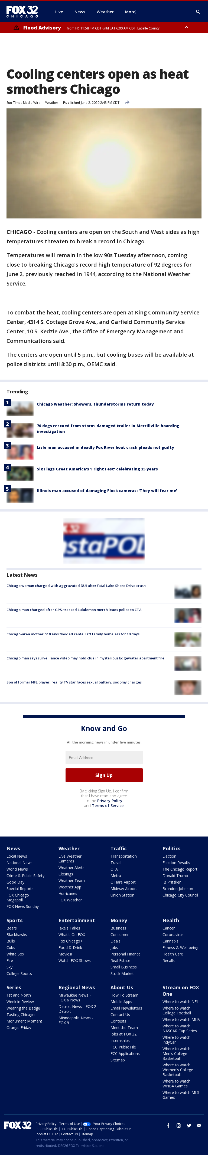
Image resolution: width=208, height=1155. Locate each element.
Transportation (123, 856)
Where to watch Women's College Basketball (177, 1069)
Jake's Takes (69, 928)
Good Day (15, 882)
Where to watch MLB (181, 1019)
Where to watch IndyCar (176, 1040)
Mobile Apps (121, 1001)
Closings (65, 874)
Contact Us (120, 1014)
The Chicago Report (179, 869)
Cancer (168, 928)
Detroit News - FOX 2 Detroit (77, 1009)
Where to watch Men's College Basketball (176, 1053)
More (130, 11)
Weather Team (71, 880)
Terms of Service (107, 805)
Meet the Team (124, 1027)
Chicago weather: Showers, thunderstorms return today (95, 404)
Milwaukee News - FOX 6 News (74, 998)
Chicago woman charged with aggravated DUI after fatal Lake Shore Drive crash (76, 585)
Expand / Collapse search (198, 12)
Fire (9, 960)
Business (118, 928)
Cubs (10, 947)
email (199, 1125)
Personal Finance (125, 954)
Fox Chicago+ (70, 941)
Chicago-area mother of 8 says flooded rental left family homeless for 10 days (72, 634)
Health (170, 920)
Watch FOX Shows (74, 960)
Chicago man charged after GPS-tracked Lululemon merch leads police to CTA (74, 609)
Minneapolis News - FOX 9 (75, 1020)
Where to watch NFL (180, 1001)
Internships (120, 1040)
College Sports (19, 973)
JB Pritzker (171, 882)
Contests (118, 1021)
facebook (168, 1125)
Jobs (114, 947)
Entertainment (76, 920)
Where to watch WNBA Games (176, 1083)
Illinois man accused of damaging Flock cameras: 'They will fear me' (107, 490)
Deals (115, 941)
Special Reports (20, 888)
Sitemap (117, 1060)
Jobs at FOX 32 (123, 1034)
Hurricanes (67, 893)
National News (19, 862)
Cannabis (170, 941)
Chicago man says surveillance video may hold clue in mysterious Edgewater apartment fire (85, 658)
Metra (115, 875)
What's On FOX (71, 934)
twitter (189, 1125)
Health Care (172, 954)
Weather (51, 102)
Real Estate (120, 960)
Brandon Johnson (177, 888)
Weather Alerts (71, 867)
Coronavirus (173, 934)
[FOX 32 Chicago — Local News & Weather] (24, 11)
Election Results (176, 862)
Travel (115, 862)
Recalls (168, 960)
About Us (121, 987)
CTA (114, 869)
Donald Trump (175, 875)
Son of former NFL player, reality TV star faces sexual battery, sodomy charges (74, 682)
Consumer (119, 934)
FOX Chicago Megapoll (17, 897)
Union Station (122, 895)
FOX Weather (70, 899)
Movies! (65, 954)
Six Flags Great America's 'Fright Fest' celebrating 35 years (97, 469)
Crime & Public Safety (25, 875)
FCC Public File (123, 1047)
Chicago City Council (180, 895)
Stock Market (122, 973)
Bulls (10, 941)
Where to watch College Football (176, 1010)
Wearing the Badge (23, 1008)
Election (169, 856)
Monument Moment (24, 1021)
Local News (16, 856)
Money (118, 920)
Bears (11, 928)
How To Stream (124, 995)
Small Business (123, 967)
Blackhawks (16, 934)
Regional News (76, 987)
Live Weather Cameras (70, 859)
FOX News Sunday (22, 906)
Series (13, 987)
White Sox (15, 954)
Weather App (69, 887)
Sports (14, 920)
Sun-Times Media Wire (23, 102)
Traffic (118, 848)
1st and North (18, 995)
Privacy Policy (109, 800)
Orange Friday (18, 1027)
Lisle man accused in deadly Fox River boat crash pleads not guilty (105, 447)
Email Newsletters (126, 1008)
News (13, 848)
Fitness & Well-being (180, 947)
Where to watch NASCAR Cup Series (179, 1028)
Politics (171, 848)
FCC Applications (125, 1053)
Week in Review (20, 1001)
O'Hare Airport (123, 882)
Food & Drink (70, 947)
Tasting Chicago (20, 1014)
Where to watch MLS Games (180, 1095)
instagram (178, 1125)
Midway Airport (123, 888)
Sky (9, 967)
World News (17, 869)
